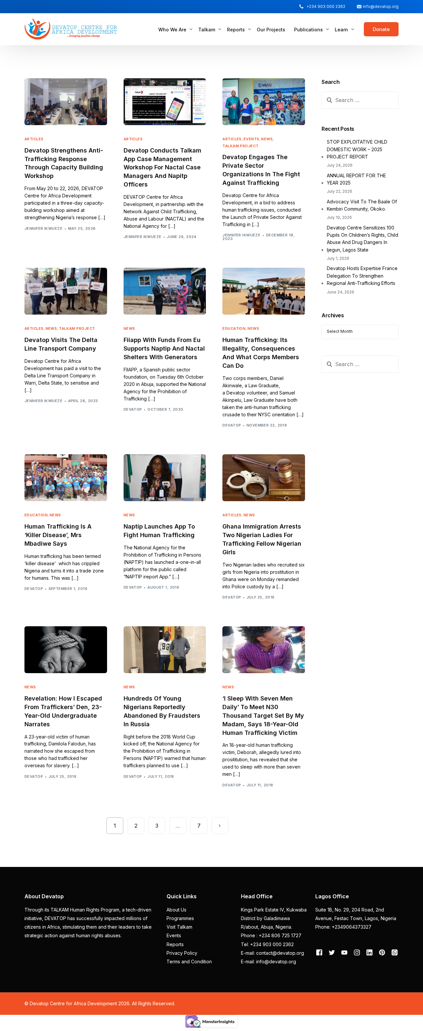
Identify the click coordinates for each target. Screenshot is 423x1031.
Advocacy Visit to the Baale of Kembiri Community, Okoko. (362, 205)
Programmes (180, 918)
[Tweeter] (332, 952)
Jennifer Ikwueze (43, 228)
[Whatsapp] (394, 952)
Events (251, 139)
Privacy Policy (182, 953)
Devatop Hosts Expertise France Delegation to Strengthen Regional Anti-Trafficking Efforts (362, 275)
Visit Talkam (179, 927)
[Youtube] (344, 952)
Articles (34, 139)
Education (234, 328)
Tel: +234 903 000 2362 (267, 944)
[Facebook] (319, 952)
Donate (381, 29)
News (267, 139)
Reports (175, 944)
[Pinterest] (382, 952)
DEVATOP (133, 409)
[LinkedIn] (369, 952)
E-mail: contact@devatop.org (272, 953)
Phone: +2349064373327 (343, 927)
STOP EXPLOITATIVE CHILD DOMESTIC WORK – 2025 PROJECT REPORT (357, 149)
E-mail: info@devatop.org (268, 961)
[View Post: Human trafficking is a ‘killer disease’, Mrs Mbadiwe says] (65, 477)
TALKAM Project (240, 146)
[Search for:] (360, 100)
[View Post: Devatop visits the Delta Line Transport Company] (65, 291)
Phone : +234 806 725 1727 (271, 935)
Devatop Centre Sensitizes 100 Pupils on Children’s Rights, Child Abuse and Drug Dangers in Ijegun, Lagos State (362, 239)
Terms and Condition (189, 961)
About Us (176, 909)
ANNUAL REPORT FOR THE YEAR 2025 (356, 179)
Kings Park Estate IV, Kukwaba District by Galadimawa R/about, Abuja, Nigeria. (274, 918)
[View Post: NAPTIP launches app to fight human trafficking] (165, 477)
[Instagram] (357, 952)
